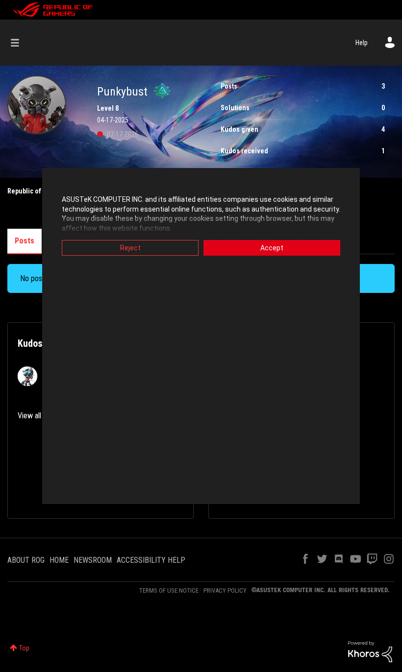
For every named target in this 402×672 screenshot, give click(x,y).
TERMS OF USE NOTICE (169, 590)
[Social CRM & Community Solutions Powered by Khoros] (370, 651)
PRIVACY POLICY (225, 590)
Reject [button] (130, 248)
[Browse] (19, 42)
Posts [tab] (24, 240)
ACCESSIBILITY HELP (151, 560)
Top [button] (24, 648)
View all (29, 415)
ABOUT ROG (26, 560)
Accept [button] (271, 248)
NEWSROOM (93, 560)
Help (361, 43)
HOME (59, 560)
